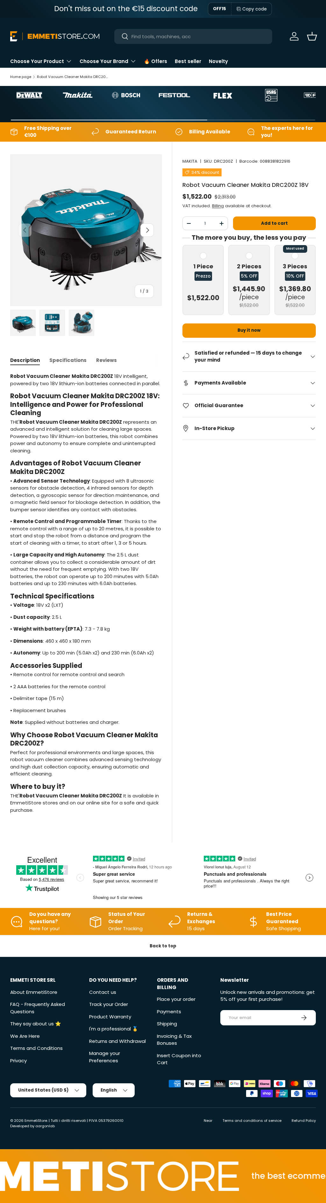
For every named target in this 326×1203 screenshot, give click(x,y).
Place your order (176, 999)
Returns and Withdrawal (117, 1041)
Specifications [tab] (68, 360)
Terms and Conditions (36, 1048)
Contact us (102, 992)
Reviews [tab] (106, 360)
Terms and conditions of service (252, 1120)
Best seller (188, 61)
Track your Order (108, 1004)
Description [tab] (25, 360)
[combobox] (193, 36)
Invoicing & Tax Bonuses (174, 1040)
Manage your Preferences (104, 1057)
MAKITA (189, 161)
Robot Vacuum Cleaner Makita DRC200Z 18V (73, 76)
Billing (218, 206)
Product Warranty (110, 1016)
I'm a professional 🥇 (113, 1028)
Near (208, 1120)
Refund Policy (304, 1120)
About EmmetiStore (33, 992)
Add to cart (274, 223)
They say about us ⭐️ (35, 1023)
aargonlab (45, 1126)
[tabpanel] (86, 593)
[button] (312, 36)
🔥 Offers (155, 61)
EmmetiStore (36, 1120)
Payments (169, 1011)
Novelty (218, 61)
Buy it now (248, 330)
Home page (20, 76)
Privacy (18, 1060)
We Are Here (25, 1036)
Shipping (167, 1023)
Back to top (163, 946)
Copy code (254, 9)
